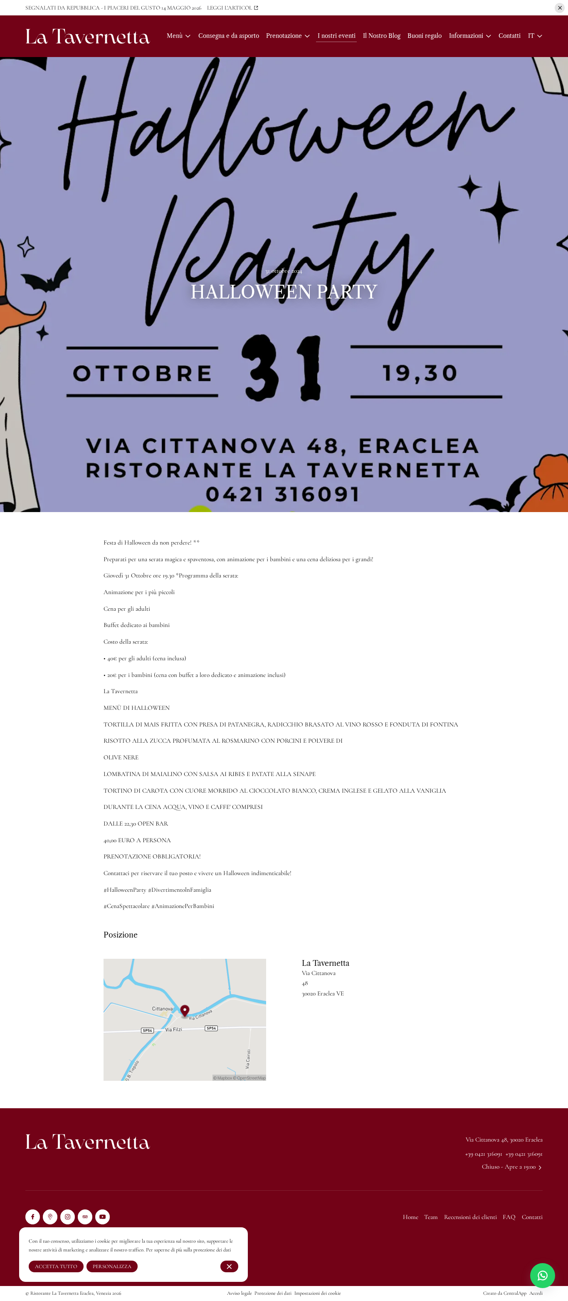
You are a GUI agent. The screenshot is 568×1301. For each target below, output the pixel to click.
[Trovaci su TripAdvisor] (85, 1216)
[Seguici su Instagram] (67, 1216)
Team (431, 1217)
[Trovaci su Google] (50, 1216)
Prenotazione (284, 36)
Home (410, 1217)
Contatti (532, 1217)
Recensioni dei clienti (470, 1217)
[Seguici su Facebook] (32, 1216)
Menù (175, 36)
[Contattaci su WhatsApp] (542, 1275)
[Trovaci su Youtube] (102, 1216)
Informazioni (466, 36)
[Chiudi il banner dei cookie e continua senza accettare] (229, 1266)
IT (531, 36)
